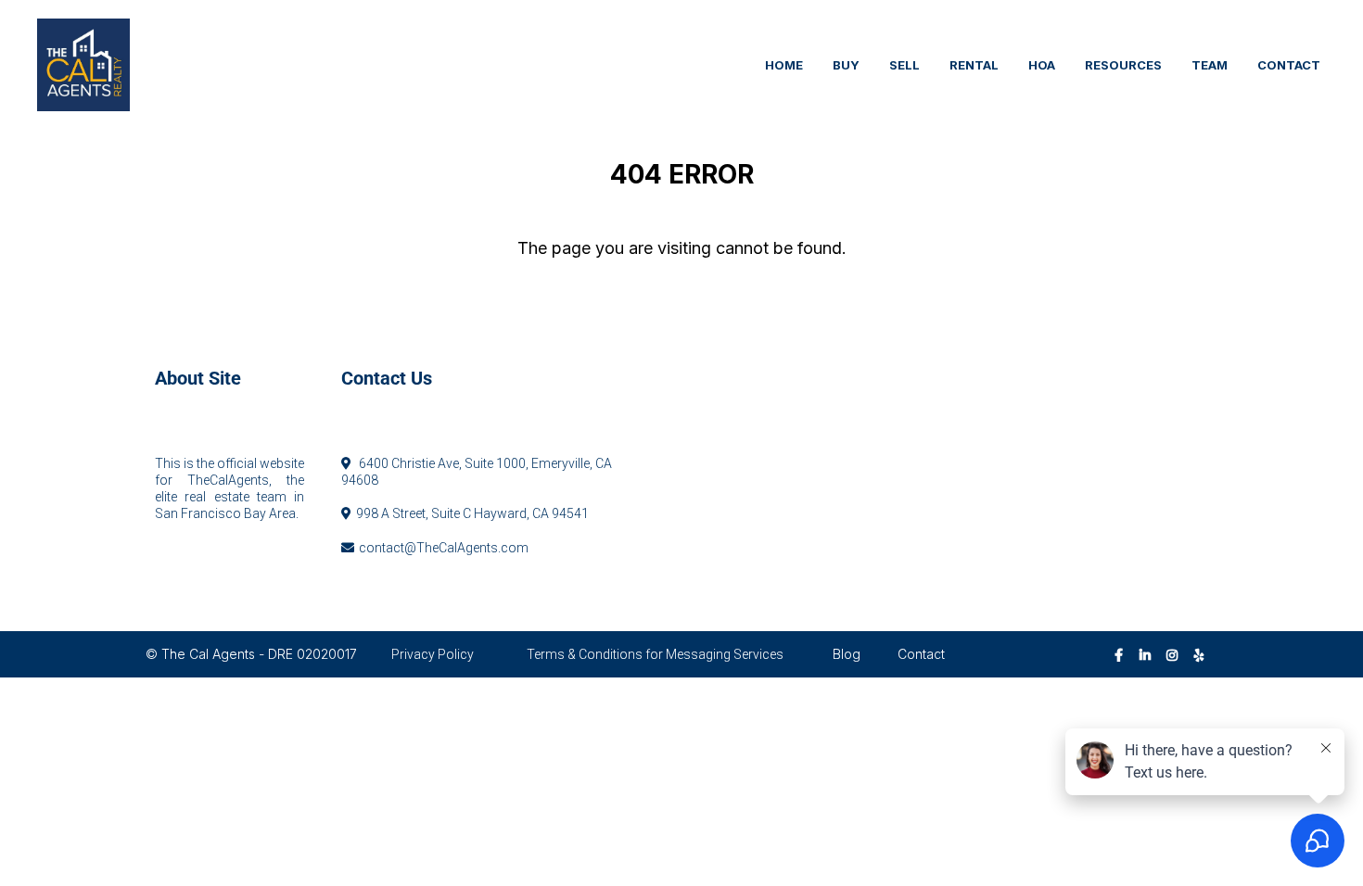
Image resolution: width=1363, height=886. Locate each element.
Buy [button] (846, 64)
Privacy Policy (432, 654)
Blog (846, 654)
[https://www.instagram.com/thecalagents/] (1176, 654)
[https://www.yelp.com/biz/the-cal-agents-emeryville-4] (1204, 654)
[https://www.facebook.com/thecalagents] (1123, 654)
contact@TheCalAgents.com (444, 547)
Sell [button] (904, 64)
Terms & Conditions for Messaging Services (655, 654)
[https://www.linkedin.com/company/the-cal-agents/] (1150, 654)
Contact (921, 654)
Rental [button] (974, 64)
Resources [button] (1123, 64)
